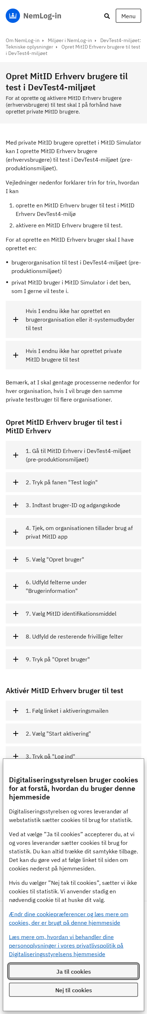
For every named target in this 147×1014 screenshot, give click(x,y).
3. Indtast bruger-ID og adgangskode (73, 505)
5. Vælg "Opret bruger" (55, 559)
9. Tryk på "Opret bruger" (58, 659)
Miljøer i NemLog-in (70, 40)
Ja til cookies (73, 971)
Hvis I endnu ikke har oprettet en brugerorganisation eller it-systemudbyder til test (80, 319)
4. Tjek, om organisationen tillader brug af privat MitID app (79, 532)
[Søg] (107, 16)
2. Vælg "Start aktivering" (58, 733)
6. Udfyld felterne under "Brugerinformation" (56, 586)
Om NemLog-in (23, 40)
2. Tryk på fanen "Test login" (62, 482)
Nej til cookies (73, 990)
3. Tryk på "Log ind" (50, 756)
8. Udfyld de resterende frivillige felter (74, 636)
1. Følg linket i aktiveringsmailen (67, 710)
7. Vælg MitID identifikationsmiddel (71, 613)
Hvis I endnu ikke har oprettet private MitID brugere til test (74, 355)
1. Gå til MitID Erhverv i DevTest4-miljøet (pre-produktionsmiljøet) (78, 455)
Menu (128, 16)
